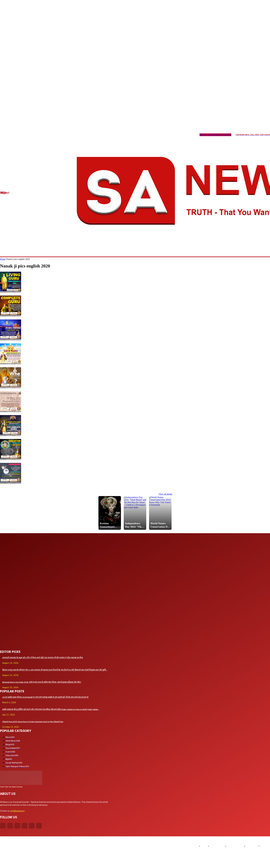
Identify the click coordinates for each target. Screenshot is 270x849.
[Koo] (12, 135)
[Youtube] (47, 135)
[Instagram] (7, 135)
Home (2, 259)
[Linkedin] (18, 135)
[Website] (41, 135)
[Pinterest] (30, 135)
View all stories (165, 494)
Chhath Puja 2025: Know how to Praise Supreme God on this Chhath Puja (32, 721)
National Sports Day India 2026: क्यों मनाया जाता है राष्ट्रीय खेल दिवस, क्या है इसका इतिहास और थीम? (41, 682)
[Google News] (52, 135)
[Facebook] (3, 826)
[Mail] (24, 135)
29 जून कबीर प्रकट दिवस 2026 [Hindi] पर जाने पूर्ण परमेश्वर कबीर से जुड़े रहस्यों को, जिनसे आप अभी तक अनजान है (45, 697)
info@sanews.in (17, 811)
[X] (35, 135)
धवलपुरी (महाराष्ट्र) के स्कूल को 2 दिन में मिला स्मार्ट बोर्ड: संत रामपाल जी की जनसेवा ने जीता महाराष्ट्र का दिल (42, 657)
